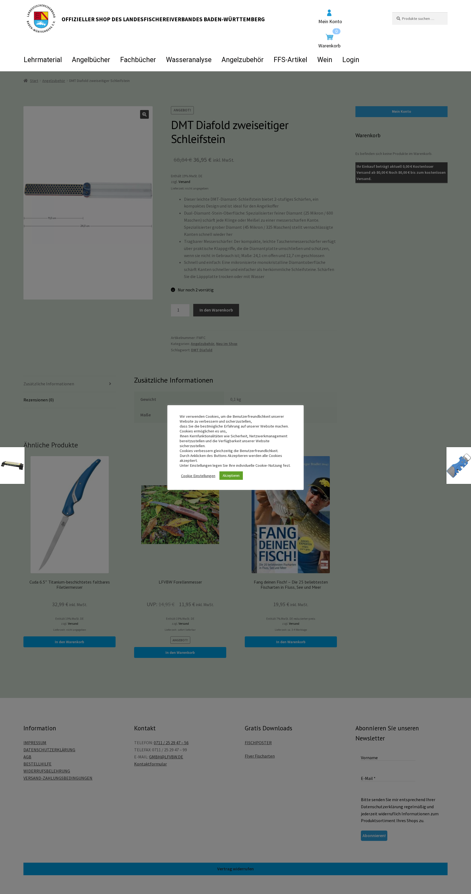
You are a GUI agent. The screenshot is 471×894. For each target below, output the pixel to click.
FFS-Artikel (290, 60)
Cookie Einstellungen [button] (198, 475)
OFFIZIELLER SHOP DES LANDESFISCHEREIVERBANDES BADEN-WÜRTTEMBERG (163, 19)
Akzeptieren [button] (231, 475)
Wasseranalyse (189, 60)
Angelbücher (91, 60)
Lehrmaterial (43, 60)
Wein (324, 60)
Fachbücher (138, 60)
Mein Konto (330, 21)
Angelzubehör (243, 60)
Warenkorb (329, 41)
